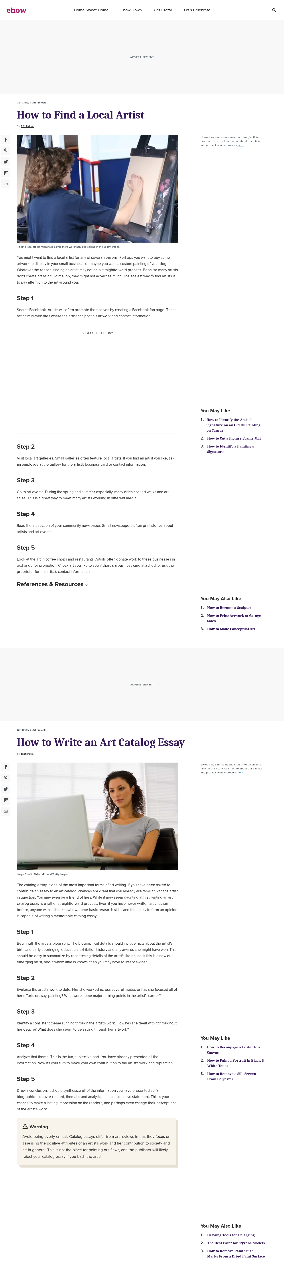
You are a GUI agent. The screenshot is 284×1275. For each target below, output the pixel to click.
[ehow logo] (17, 10)
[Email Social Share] (5, 183)
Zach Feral (27, 754)
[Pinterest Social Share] (5, 150)
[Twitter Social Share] (5, 161)
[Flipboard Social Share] (5, 172)
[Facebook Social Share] (5, 139)
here (241, 145)
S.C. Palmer (27, 126)
